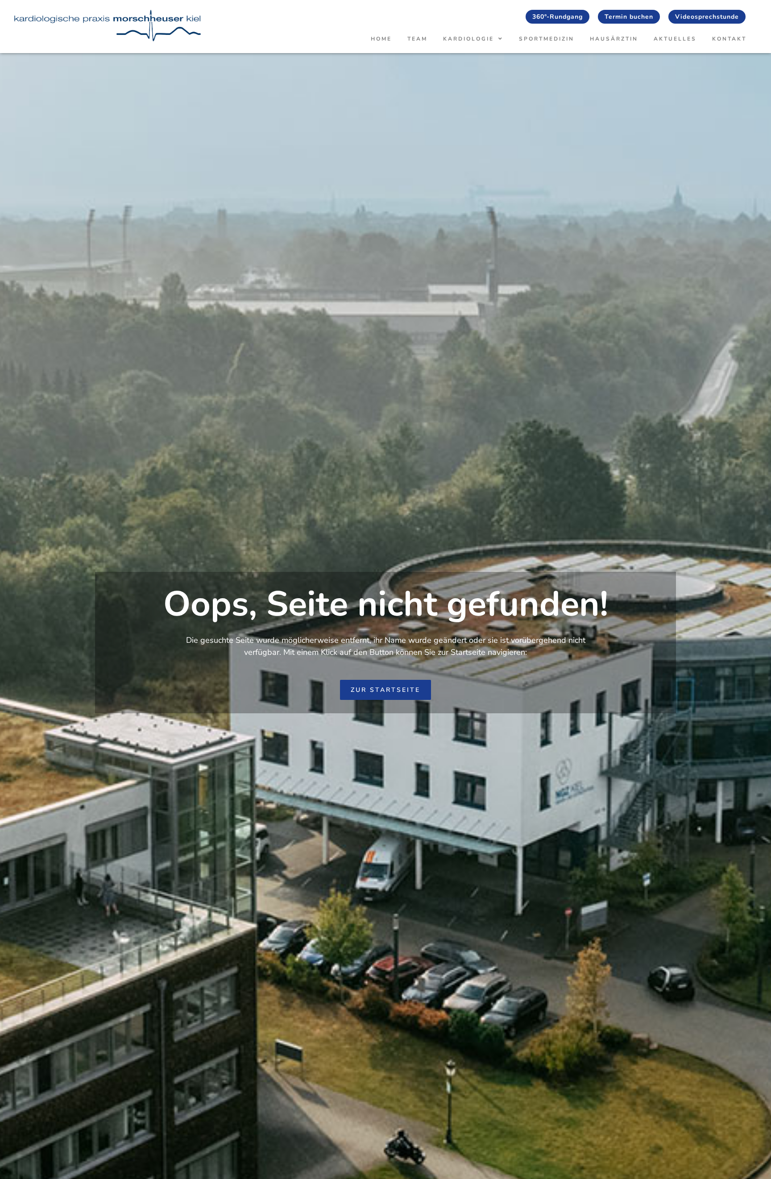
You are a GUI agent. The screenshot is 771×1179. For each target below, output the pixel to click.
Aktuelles (675, 38)
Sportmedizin (546, 38)
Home (381, 38)
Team (417, 38)
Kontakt (729, 38)
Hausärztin (614, 38)
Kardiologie (468, 38)
